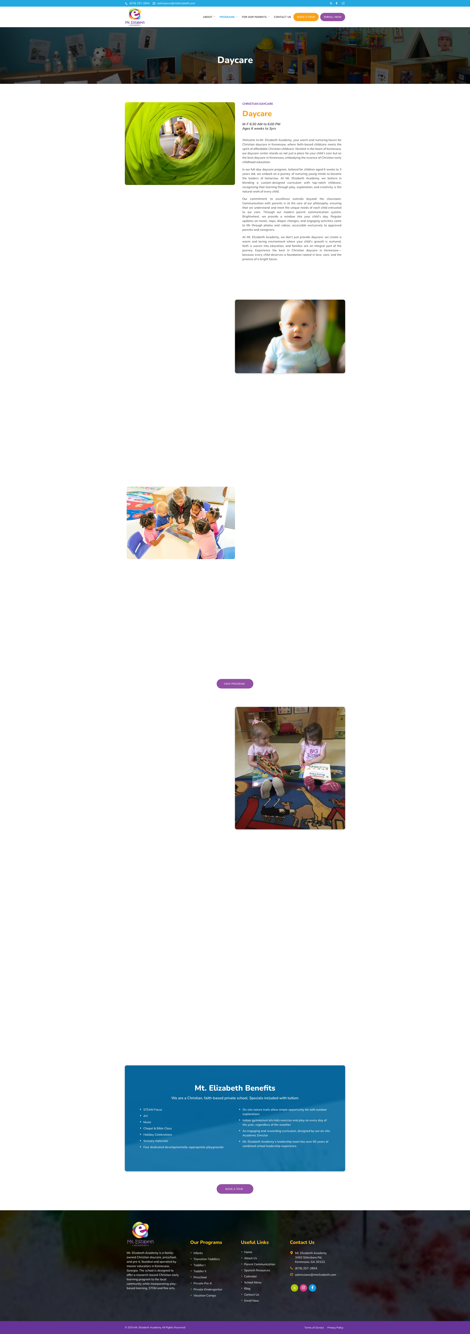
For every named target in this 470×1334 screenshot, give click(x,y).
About (207, 17)
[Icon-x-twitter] (330, 3)
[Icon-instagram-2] (342, 3)
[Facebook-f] (336, 3)
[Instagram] (303, 1288)
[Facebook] (312, 1288)
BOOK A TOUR (306, 17)
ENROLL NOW (332, 17)
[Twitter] (294, 1288)
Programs (227, 17)
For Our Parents (254, 17)
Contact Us (282, 17)
